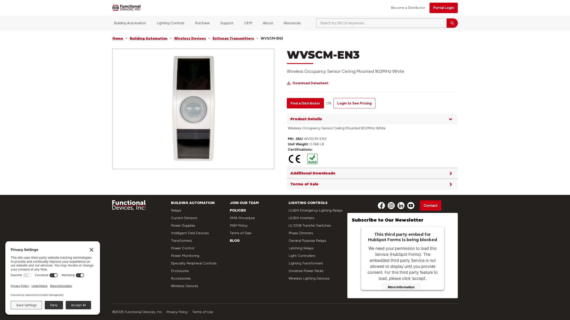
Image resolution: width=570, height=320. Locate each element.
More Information (401, 287)
